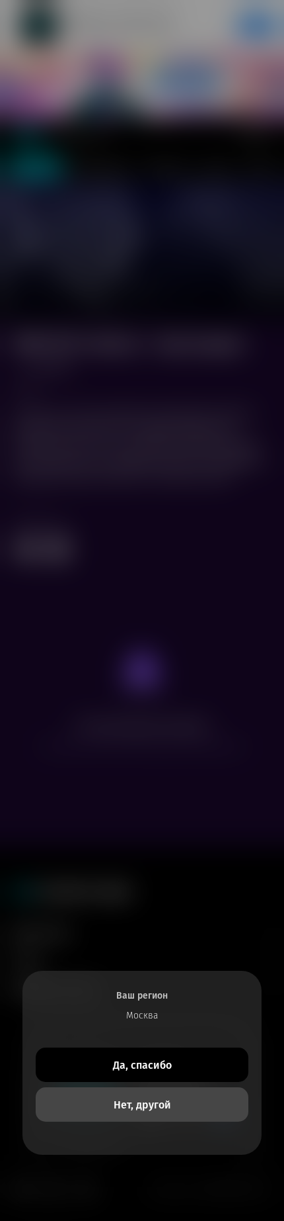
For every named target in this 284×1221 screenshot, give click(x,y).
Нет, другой (142, 1105)
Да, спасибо (142, 1065)
